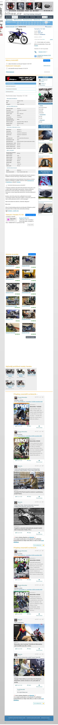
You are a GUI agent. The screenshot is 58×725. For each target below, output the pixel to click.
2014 (49, 22)
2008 (32, 24)
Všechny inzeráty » (30, 337)
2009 (29, 24)
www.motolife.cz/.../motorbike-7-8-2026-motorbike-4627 (30, 401)
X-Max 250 (26, 306)
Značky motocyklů (18, 19)
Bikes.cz (7, 0)
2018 (38, 22)
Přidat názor (47, 60)
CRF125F (41, 110)
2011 (23, 24)
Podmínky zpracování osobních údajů (16, 717)
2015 (16, 26)
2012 (21, 24)
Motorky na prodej (12, 254)
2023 (23, 22)
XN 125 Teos (26, 279)
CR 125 (40, 116)
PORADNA (32, 17)
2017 (40, 22)
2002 (46, 24)
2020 (32, 22)
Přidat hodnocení (47, 65)
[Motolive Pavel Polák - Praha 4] (29, 327)
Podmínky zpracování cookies (33, 717)
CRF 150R (41, 109)
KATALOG (14, 17)
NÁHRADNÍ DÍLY (10, 91)
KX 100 (40, 121)
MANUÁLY (21, 17)
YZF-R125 (25, 265)
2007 (35, 24)
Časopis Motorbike (22, 397)
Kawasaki (42, 120)
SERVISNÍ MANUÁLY (11, 86)
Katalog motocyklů (10, 26)
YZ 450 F (9, 319)
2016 (43, 22)
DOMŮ (9, 17)
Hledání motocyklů (46, 19)
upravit (51, 39)
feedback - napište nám (13, 210)
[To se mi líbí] (39, 397)
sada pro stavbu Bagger (43, 175)
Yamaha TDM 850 (31, 374)
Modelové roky (9, 19)
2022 (26, 22)
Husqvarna (42, 114)
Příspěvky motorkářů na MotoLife (26, 394)
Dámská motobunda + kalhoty (44, 142)
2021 (29, 22)
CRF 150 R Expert (43, 107)
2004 (43, 24)
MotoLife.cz (32, 0)
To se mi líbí (19, 426)
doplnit (36, 45)
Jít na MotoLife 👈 (39, 545)
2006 (37, 24)
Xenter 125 (10, 279)
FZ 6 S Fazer (26, 319)
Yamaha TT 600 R (21, 386)
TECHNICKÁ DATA (10, 83)
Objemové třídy (37, 19)
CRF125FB (41, 112)
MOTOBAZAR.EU (45, 126)
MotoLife (20, 466)
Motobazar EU (30, 180)
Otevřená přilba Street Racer (44, 129)
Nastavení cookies (45, 717)
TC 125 (40, 118)
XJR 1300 (25, 332)
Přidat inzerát (32, 254)
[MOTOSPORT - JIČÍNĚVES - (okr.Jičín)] (13, 287)
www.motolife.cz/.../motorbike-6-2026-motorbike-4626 (30, 436)
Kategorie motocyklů (27, 19)
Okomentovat (39, 427)
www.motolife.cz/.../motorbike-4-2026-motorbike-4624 (30, 589)
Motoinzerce (9, 182)
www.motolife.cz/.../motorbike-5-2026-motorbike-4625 (30, 555)
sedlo (39, 188)
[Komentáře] (42, 397)
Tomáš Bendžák (21, 689)
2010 (26, 24)
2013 (18, 24)
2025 (18, 22)
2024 (21, 22)
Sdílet (29, 426)
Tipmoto (18, 182)
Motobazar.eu (14, 0)
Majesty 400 (26, 292)
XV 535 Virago (10, 332)
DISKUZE (39, 17)
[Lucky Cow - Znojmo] (13, 260)
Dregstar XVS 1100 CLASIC (11, 306)
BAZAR (27, 17)
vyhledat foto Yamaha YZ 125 (44, 55)
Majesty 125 (10, 265)
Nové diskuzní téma (30, 215)
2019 (35, 22)
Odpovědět (30, 224)
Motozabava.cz (24, 0)
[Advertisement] (21, 240)
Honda (41, 105)
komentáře (49, 26)
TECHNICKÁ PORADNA (11, 89)
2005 (40, 24)
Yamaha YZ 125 (42, 51)
